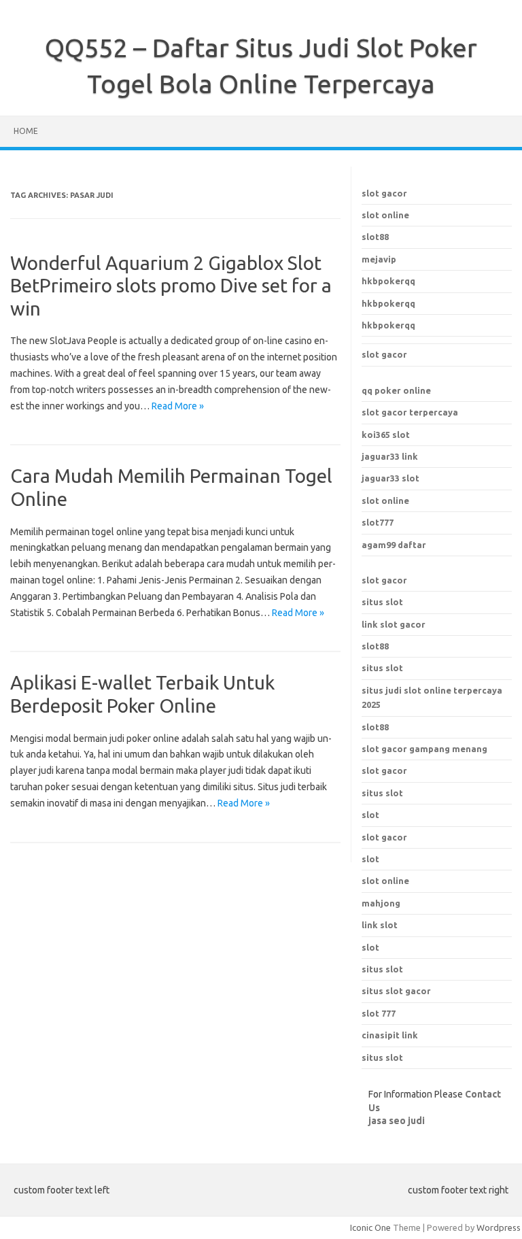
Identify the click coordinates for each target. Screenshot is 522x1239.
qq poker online (396, 390)
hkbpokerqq (388, 281)
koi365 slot (386, 434)
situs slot (382, 602)
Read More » (178, 406)
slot (370, 859)
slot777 (378, 522)
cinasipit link (390, 1035)
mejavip (379, 259)
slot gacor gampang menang (424, 748)
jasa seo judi (396, 1120)
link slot (380, 925)
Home (26, 130)
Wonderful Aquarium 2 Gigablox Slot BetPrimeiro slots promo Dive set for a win (171, 285)
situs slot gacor (396, 991)
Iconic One (370, 1227)
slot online (385, 215)
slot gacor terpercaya (410, 412)
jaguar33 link (390, 456)
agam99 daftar (394, 544)
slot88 (375, 236)
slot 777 (379, 1013)
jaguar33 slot (390, 478)
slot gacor (384, 193)
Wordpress (498, 1227)
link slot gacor (393, 624)
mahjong (381, 903)
